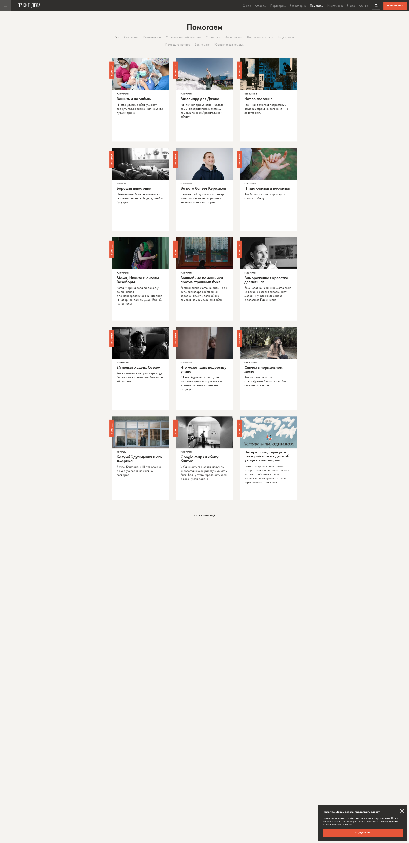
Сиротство (213, 37)
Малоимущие (233, 37)
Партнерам (278, 6)
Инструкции (335, 6)
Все (117, 37)
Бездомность (286, 37)
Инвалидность (152, 37)
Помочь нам (395, 5)
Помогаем (316, 6)
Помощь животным (177, 44)
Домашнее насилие (260, 37)
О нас (247, 6)
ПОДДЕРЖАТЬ (362, 832)
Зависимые (202, 44)
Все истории (298, 6)
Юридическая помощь (229, 44)
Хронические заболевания (183, 37)
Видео (351, 6)
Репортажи (123, 94)
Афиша (363, 6)
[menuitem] (5, 5)
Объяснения (251, 94)
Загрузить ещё (204, 515)
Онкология (131, 37)
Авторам (260, 6)
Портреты (122, 183)
